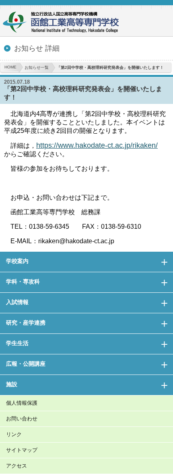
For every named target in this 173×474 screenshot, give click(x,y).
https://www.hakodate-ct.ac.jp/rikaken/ (97, 145)
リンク (14, 434)
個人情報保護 (21, 403)
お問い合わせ (21, 419)
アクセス (16, 466)
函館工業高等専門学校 (64, 23)
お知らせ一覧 (37, 67)
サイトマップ (21, 450)
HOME (10, 67)
